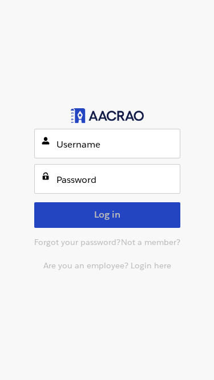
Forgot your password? (77, 242)
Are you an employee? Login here (107, 265)
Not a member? (150, 242)
